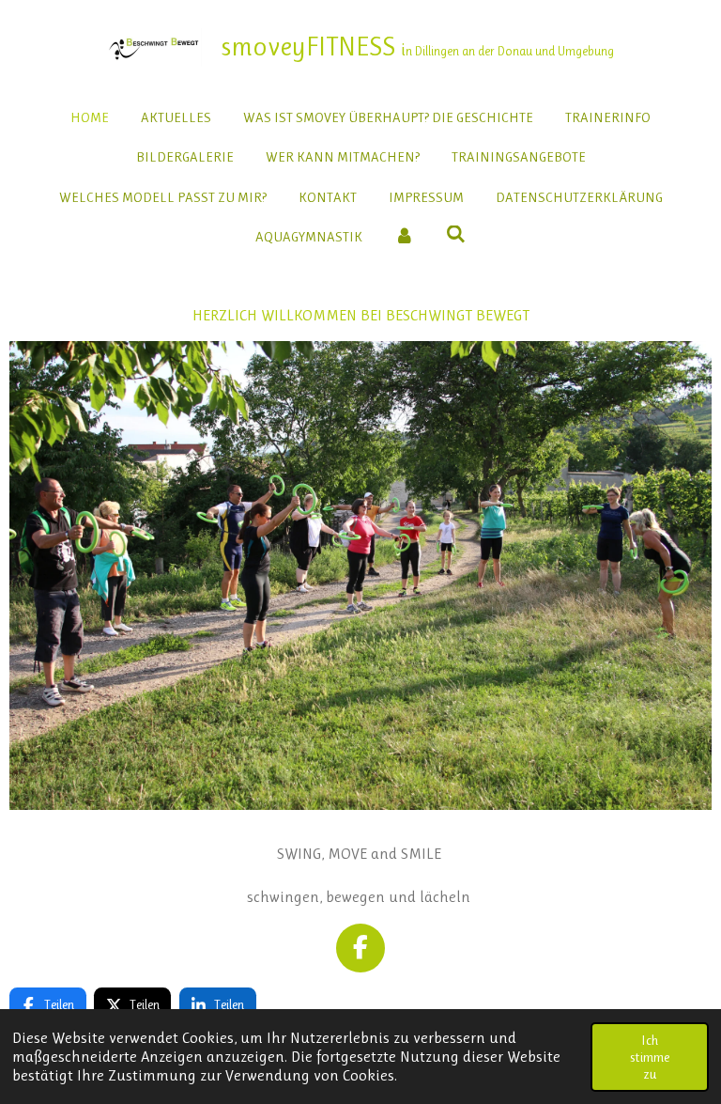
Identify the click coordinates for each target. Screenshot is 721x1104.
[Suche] (456, 235)
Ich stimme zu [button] (649, 1057)
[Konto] (404, 237)
